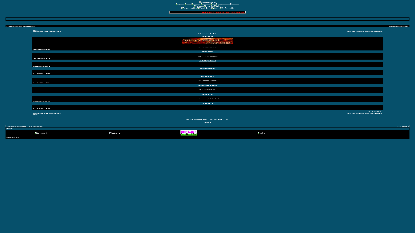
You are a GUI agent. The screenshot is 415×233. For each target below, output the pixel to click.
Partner (46, 31)
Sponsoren (39, 31)
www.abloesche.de (11, 26)
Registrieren (405, 26)
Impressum (207, 122)
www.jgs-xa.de (378, 111)
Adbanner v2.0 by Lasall (12, 137)
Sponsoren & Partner (55, 31)
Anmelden (398, 26)
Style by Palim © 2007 (403, 126)
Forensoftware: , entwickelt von (24, 126)
